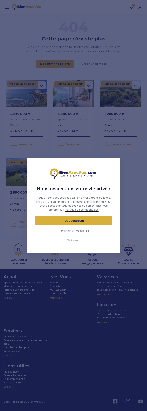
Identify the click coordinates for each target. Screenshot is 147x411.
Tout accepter (73, 220)
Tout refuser (73, 240)
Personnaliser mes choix (73, 230)
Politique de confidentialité (82, 209)
